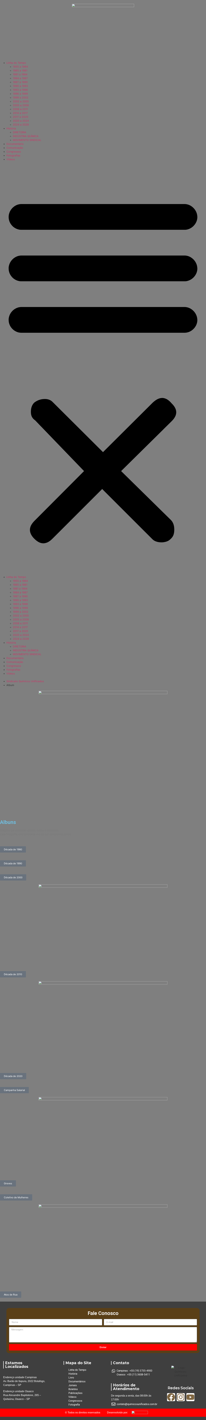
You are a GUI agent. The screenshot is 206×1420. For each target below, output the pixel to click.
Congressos (13, 151)
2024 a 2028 (21, 124)
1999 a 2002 (20, 97)
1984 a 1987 (20, 78)
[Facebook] (171, 1397)
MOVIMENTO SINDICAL (27, 140)
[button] (103, 368)
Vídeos (10, 159)
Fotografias (13, 155)
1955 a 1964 (20, 66)
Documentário (15, 143)
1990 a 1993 (20, 86)
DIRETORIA (19, 132)
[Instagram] (181, 1397)
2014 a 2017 (20, 113)
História (11, 128)
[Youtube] (190, 1397)
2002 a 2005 (21, 101)
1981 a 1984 (20, 74)
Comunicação (14, 147)
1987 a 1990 (20, 82)
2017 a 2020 (20, 116)
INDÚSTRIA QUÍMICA (25, 136)
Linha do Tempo (16, 62)
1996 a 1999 (20, 93)
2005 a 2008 (21, 105)
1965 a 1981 (20, 70)
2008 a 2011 (20, 109)
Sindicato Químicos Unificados (25, 681)
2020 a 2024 (21, 120)
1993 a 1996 (20, 89)
